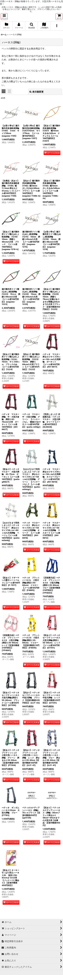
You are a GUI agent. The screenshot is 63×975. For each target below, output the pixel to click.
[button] (4, 16)
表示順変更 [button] (38, 91)
